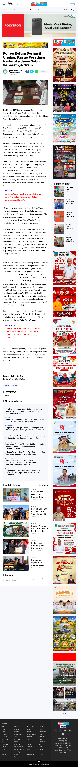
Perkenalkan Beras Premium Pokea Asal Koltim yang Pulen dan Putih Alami (70, 189)
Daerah (32, 10)
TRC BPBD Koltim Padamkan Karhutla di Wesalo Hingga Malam (69, 227)
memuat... (6, 396)
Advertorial (5, 739)
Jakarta (16, 736)
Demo (28, 749)
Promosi (4, 752)
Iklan (28, 739)
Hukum (4, 736)
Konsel (58, 10)
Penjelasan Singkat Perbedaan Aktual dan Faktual (69, 214)
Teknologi (17, 752)
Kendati (41, 752)
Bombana (17, 744)
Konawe (4, 742)
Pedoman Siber (59, 743)
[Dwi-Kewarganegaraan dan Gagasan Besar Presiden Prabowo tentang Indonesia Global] (65, 710)
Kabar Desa (42, 742)
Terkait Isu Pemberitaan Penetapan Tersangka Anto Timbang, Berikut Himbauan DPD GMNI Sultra (25, 437)
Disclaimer (68, 743)
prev (63, 713)
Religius (41, 736)
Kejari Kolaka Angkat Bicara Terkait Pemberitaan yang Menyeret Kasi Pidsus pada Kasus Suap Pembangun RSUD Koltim (23, 411)
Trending (72, 4)
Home (5, 49)
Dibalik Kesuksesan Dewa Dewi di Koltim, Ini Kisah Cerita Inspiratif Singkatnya (70, 202)
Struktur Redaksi (62, 738)
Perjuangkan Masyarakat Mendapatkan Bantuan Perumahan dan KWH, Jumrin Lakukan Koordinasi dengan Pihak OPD (38, 563)
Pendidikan (42, 731)
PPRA (69, 750)
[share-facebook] (27, 71)
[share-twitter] (32, 71)
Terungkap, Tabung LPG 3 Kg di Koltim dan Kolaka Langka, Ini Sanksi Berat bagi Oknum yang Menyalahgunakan (24, 446)
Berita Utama (18, 747)
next (65, 713)
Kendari (49, 10)
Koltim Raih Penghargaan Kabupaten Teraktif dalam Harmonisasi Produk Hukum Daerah (38, 546)
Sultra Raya (13, 10)
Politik (66, 10)
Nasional (5, 734)
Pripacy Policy (63, 748)
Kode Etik (58, 745)
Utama (16, 726)
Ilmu (40, 744)
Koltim (4, 10)
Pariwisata (29, 747)
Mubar (16, 754)
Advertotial (30, 754)
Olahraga (5, 744)
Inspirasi (74, 10)
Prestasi (29, 736)
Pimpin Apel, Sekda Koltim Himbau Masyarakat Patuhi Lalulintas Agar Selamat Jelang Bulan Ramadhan (23, 473)
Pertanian (17, 742)
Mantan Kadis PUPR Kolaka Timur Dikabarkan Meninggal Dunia (70, 239)
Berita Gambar (19, 749)
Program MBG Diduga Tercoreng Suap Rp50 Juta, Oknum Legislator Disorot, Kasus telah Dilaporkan (24, 429)
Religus (16, 757)
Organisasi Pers (60, 750)
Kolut (40, 747)
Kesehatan (17, 734)
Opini (28, 742)
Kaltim (41, 749)
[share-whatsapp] (36, 71)
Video (4, 749)
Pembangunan (31, 734)
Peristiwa (17, 739)
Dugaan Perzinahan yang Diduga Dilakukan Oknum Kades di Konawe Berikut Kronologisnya (25, 420)
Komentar (43, 71)
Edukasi (41, 10)
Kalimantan (30, 752)
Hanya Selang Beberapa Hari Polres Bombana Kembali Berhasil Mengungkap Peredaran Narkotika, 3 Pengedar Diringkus (22, 462)
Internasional (6, 747)
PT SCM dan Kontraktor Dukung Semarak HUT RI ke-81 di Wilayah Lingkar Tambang (39, 494)
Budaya (35, 540)
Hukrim (6, 385)
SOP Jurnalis (67, 745)
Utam (28, 757)
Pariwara (41, 739)
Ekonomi (24, 10)
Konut (4, 754)
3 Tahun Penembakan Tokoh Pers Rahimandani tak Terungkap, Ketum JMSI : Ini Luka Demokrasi (25, 453)
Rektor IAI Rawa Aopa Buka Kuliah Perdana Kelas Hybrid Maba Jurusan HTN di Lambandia (39, 528)
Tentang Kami (62, 741)
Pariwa (4, 757)
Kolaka (41, 734)
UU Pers (63, 752)
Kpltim (41, 754)
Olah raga (29, 744)
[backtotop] (39, 762)
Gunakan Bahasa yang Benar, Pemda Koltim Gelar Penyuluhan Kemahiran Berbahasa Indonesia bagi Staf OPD (23, 196)
